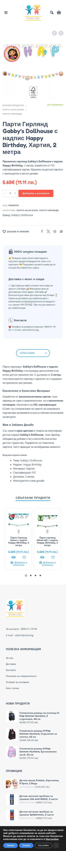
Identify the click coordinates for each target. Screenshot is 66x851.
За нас (9, 657)
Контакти (11, 670)
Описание (27, 353)
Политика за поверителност (21, 676)
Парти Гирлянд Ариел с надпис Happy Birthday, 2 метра (18, 541)
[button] (6, 12)
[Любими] (24, 557)
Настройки (52, 839)
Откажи (26, 845)
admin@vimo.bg (24, 635)
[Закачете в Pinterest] (54, 231)
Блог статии (12, 688)
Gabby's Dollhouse (22, 215)
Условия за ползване (17, 682)
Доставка (11, 663)
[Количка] (59, 12)
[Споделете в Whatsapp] (60, 231)
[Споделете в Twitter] (47, 231)
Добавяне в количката (36, 193)
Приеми (10, 845)
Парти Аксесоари (13, 109)
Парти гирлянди (12, 114)
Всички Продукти (13, 105)
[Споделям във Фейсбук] (41, 231)
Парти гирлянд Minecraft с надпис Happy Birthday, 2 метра (47, 541)
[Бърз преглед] (13, 557)
